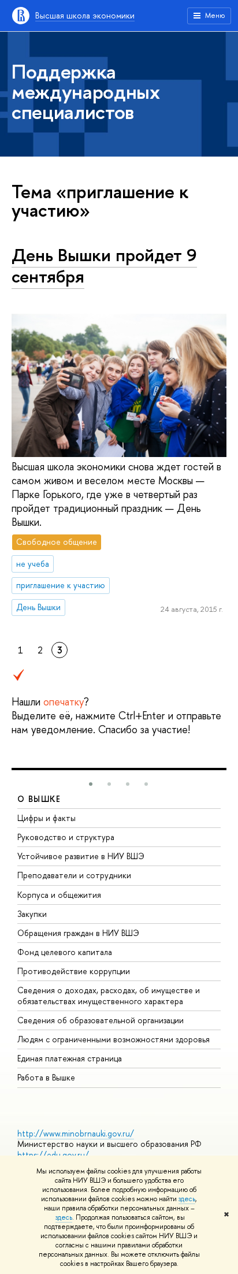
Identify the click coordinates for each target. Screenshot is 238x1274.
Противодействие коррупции (73, 970)
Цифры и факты (46, 817)
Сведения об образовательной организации (100, 1020)
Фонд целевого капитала (64, 951)
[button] (90, 784)
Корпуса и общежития (59, 894)
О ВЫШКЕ (39, 798)
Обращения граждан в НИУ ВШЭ (78, 932)
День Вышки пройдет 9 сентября (104, 265)
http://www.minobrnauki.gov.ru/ (75, 1133)
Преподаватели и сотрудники (74, 875)
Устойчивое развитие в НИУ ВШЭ (80, 855)
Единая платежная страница (69, 1058)
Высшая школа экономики (85, 15)
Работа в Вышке (46, 1077)
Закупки (32, 913)
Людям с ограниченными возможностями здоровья (113, 1039)
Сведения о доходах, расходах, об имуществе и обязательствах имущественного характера (108, 995)
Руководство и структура (65, 836)
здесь (186, 1199)
